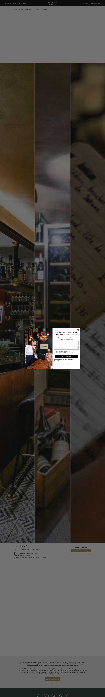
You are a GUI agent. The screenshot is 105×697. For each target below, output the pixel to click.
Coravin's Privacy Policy (59, 360)
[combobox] (66, 348)
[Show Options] (77, 348)
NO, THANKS (66, 364)
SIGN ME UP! (66, 356)
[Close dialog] (79, 329)
